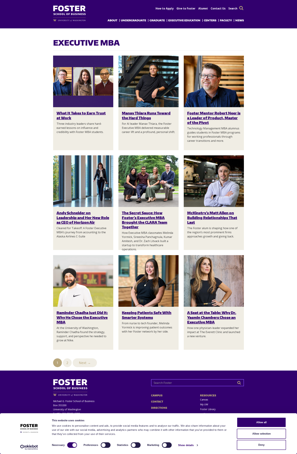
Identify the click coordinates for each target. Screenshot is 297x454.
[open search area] (241, 8)
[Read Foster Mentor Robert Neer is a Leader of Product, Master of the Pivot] (214, 81)
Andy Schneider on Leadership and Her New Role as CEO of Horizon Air (83, 217)
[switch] (106, 445)
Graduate (157, 20)
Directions (159, 407)
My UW (204, 404)
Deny (261, 444)
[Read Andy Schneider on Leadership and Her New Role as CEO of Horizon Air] (83, 181)
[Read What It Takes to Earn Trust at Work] (83, 81)
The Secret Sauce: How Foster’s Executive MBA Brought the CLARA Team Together (144, 220)
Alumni (203, 8)
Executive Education (184, 20)
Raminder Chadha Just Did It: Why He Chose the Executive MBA (82, 317)
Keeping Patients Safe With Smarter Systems (146, 314)
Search (232, 8)
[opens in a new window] (75, 20)
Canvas (204, 399)
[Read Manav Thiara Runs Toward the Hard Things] (148, 81)
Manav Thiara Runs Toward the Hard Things (146, 115)
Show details (186, 445)
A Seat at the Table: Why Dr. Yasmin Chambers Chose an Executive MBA (211, 317)
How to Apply (165, 8)
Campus (156, 395)
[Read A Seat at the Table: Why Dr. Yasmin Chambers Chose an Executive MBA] (214, 281)
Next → (85, 362)
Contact (157, 401)
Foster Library (208, 409)
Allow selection (261, 433)
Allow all (261, 422)
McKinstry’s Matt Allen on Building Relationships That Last (212, 217)
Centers (210, 20)
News (239, 20)
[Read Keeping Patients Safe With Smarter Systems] (148, 281)
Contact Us (218, 8)
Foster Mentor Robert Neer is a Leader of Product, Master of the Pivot (213, 118)
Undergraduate (133, 20)
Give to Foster (186, 8)
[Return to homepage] (99, 386)
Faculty (226, 20)
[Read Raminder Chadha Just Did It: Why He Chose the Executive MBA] (83, 281)
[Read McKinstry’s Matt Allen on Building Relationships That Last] (214, 181)
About (112, 20)
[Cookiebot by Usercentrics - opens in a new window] (29, 447)
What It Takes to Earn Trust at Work (81, 115)
